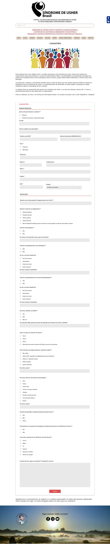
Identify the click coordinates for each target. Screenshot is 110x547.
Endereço (22, 154)
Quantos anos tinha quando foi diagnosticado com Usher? (36, 200)
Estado (48, 184)
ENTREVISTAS (40, 32)
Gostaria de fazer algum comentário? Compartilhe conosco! (36, 461)
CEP (21, 184)
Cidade (22, 176)
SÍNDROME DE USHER (40, 30)
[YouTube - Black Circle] (57, 519)
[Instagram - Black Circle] (53, 519)
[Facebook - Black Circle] (48, 519)
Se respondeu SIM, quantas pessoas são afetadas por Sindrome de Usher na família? (43, 322)
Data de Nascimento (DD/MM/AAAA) (70, 136)
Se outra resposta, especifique (28, 269)
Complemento (50, 162)
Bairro (22, 168)
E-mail (21, 120)
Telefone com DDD (25, 136)
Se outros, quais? (25, 368)
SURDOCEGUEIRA (70, 30)
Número (22, 162)
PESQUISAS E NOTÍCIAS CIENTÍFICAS (41, 34)
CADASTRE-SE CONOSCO (73, 34)
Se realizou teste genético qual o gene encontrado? (34, 237)
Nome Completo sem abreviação (28, 129)
